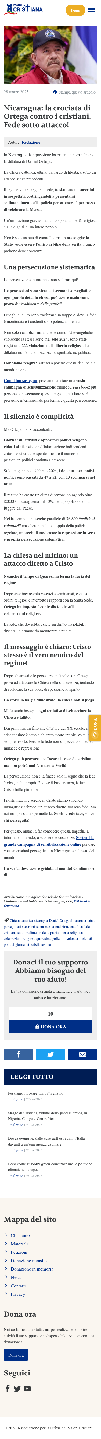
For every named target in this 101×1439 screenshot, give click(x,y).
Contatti (18, 1285)
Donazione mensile (29, 1260)
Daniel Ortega (59, 920)
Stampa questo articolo (76, 92)
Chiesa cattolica (21, 920)
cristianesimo (41, 944)
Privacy (18, 1294)
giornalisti (22, 944)
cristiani (90, 920)
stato (20, 932)
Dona (75, 10)
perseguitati (12, 926)
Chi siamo (20, 1235)
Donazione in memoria (32, 1269)
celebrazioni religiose (19, 938)
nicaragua (41, 920)
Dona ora (53, 1026)
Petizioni (19, 1252)
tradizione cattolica (69, 926)
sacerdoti (28, 926)
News (16, 1277)
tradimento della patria (42, 932)
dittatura (76, 920)
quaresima (43, 938)
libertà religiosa (71, 932)
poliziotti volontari (66, 938)
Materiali (19, 1243)
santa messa (45, 926)
